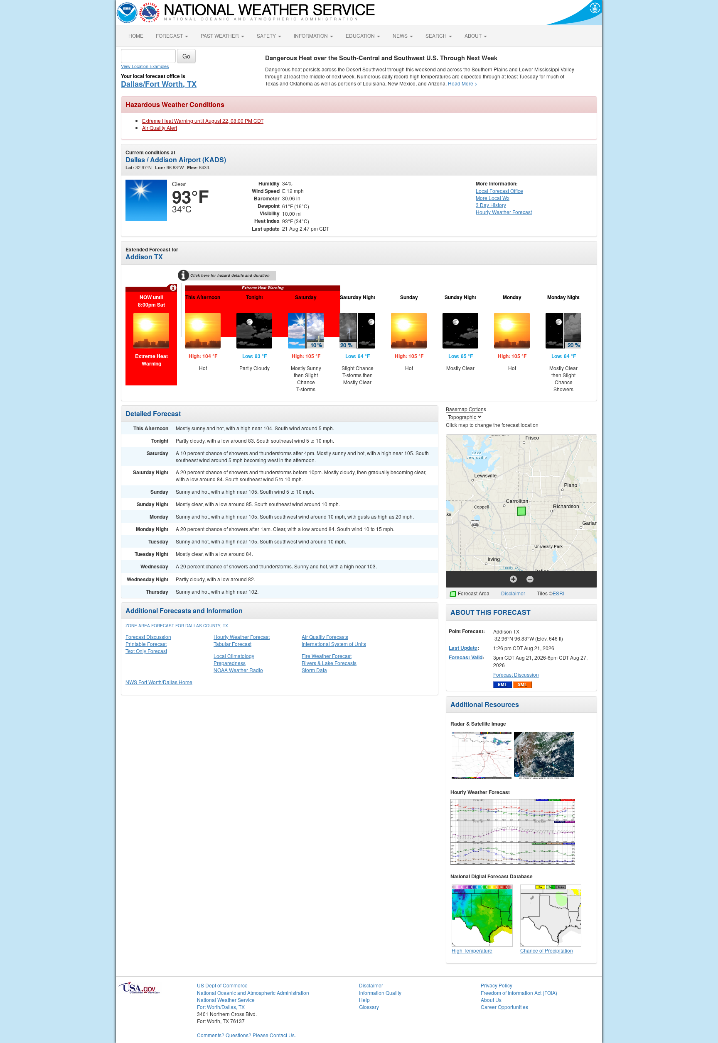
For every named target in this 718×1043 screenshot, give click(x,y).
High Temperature (472, 950)
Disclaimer (513, 593)
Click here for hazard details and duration (230, 275)
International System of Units (334, 643)
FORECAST (170, 35)
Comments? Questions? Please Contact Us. (246, 1034)
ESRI (558, 593)
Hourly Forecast (504, 211)
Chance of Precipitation (546, 950)
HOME (135, 35)
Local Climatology (234, 655)
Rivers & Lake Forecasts (329, 662)
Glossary (369, 1006)
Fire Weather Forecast (327, 655)
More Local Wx (492, 197)
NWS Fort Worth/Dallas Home (158, 681)
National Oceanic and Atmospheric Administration (253, 992)
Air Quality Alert (159, 127)
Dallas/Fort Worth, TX (159, 83)
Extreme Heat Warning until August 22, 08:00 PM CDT (202, 120)
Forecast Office (499, 190)
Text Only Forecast (146, 650)
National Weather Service (226, 999)
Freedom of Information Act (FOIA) (519, 992)
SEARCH (436, 35)
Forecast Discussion (148, 636)
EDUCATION (361, 35)
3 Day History (491, 204)
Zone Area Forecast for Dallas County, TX (176, 626)
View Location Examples (145, 66)
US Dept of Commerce (222, 985)
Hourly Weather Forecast (242, 636)
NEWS (401, 35)
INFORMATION (311, 35)
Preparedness (230, 662)
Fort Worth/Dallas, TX (221, 1006)
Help (364, 999)
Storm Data (314, 669)
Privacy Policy (496, 985)
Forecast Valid (465, 657)
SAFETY (267, 35)
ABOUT (474, 35)
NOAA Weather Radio (238, 669)
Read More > (462, 83)
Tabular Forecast (232, 643)
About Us (491, 999)
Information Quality (380, 992)
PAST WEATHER (220, 35)
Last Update (463, 647)
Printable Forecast (146, 643)
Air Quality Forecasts (325, 636)
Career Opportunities (504, 1006)
